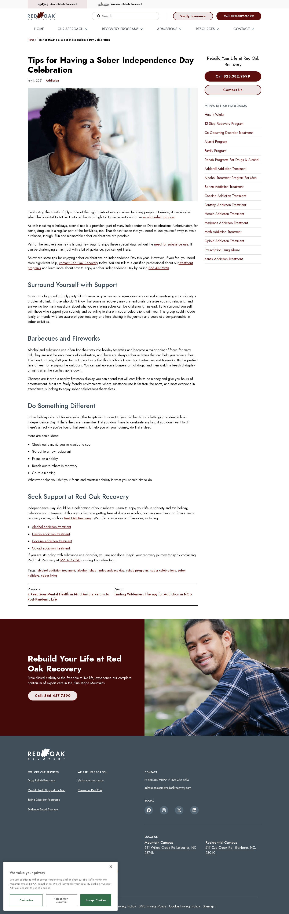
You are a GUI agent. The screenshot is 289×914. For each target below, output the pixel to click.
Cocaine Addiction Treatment (225, 195)
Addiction (52, 80)
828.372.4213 (180, 780)
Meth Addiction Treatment (223, 231)
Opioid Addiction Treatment (224, 241)
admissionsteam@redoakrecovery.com (167, 788)
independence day (111, 570)
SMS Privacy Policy (152, 906)
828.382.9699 (157, 780)
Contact (241, 28)
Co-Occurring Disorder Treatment (229, 132)
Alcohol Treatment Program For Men (231, 177)
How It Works (214, 114)
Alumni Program (216, 141)
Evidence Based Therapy (43, 809)
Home (39, 28)
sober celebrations (163, 570)
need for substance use (171, 244)
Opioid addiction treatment (51, 548)
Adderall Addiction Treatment (225, 168)
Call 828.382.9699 (239, 16)
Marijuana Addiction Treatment (226, 223)
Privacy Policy (126, 906)
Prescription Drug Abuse (222, 250)
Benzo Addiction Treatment (224, 186)
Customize (26, 900)
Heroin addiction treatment (51, 534)
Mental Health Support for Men (46, 790)
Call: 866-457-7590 (52, 695)
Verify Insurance (193, 16)
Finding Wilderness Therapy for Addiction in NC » (153, 594)
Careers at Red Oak (90, 790)
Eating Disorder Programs (44, 799)
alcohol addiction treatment (56, 570)
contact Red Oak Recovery (78, 263)
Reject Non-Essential (61, 900)
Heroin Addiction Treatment (224, 213)
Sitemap (208, 906)
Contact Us (233, 89)
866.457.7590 (159, 268)
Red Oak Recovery (77, 518)
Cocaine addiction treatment (52, 541)
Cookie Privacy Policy (184, 906)
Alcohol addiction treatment (51, 526)
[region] (60, 886)
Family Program (215, 150)
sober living (49, 575)
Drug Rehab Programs (41, 780)
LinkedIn (194, 810)
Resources (205, 28)
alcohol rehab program (159, 217)
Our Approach (70, 28)
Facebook (148, 810)
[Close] (111, 866)
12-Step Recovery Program (224, 123)
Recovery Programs (120, 28)
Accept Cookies (95, 900)
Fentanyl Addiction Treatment (225, 204)
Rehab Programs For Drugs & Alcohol (232, 159)
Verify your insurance (90, 780)
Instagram (164, 810)
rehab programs (137, 570)
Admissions (167, 28)
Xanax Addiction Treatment (224, 259)
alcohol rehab (86, 570)
